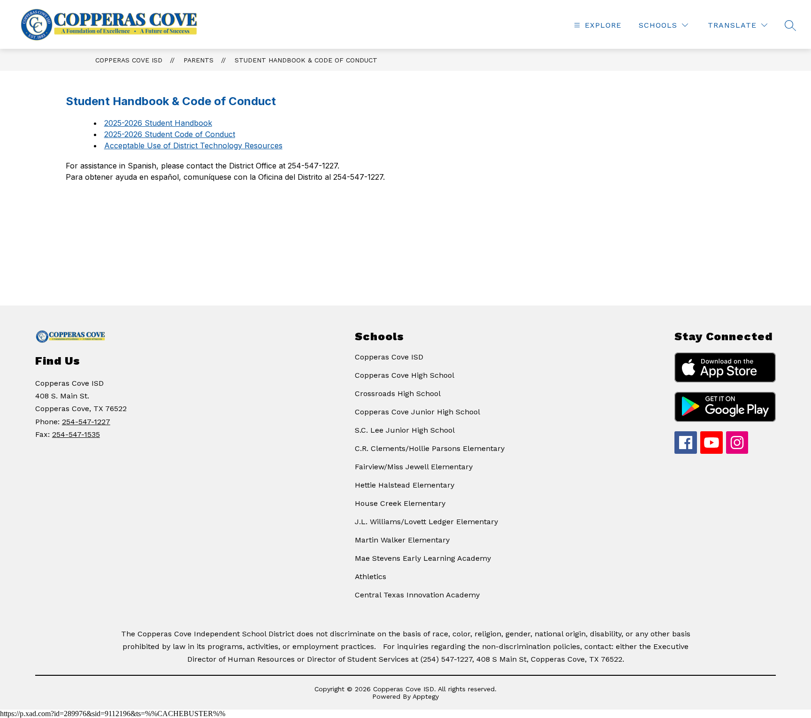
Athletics (370, 576)
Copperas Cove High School (404, 375)
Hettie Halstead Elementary (404, 485)
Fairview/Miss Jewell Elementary (414, 466)
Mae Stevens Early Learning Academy (423, 558)
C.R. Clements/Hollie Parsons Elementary (430, 448)
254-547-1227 (86, 421)
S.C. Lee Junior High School (405, 430)
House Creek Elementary (400, 503)
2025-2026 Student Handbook (158, 123)
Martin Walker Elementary (402, 539)
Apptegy (426, 696)
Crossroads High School (398, 393)
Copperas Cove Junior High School (417, 411)
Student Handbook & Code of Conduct (306, 60)
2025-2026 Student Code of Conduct (169, 134)
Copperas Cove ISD (128, 60)
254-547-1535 (76, 434)
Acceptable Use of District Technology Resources (193, 145)
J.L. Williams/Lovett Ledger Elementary (426, 521)
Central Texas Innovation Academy (417, 594)
